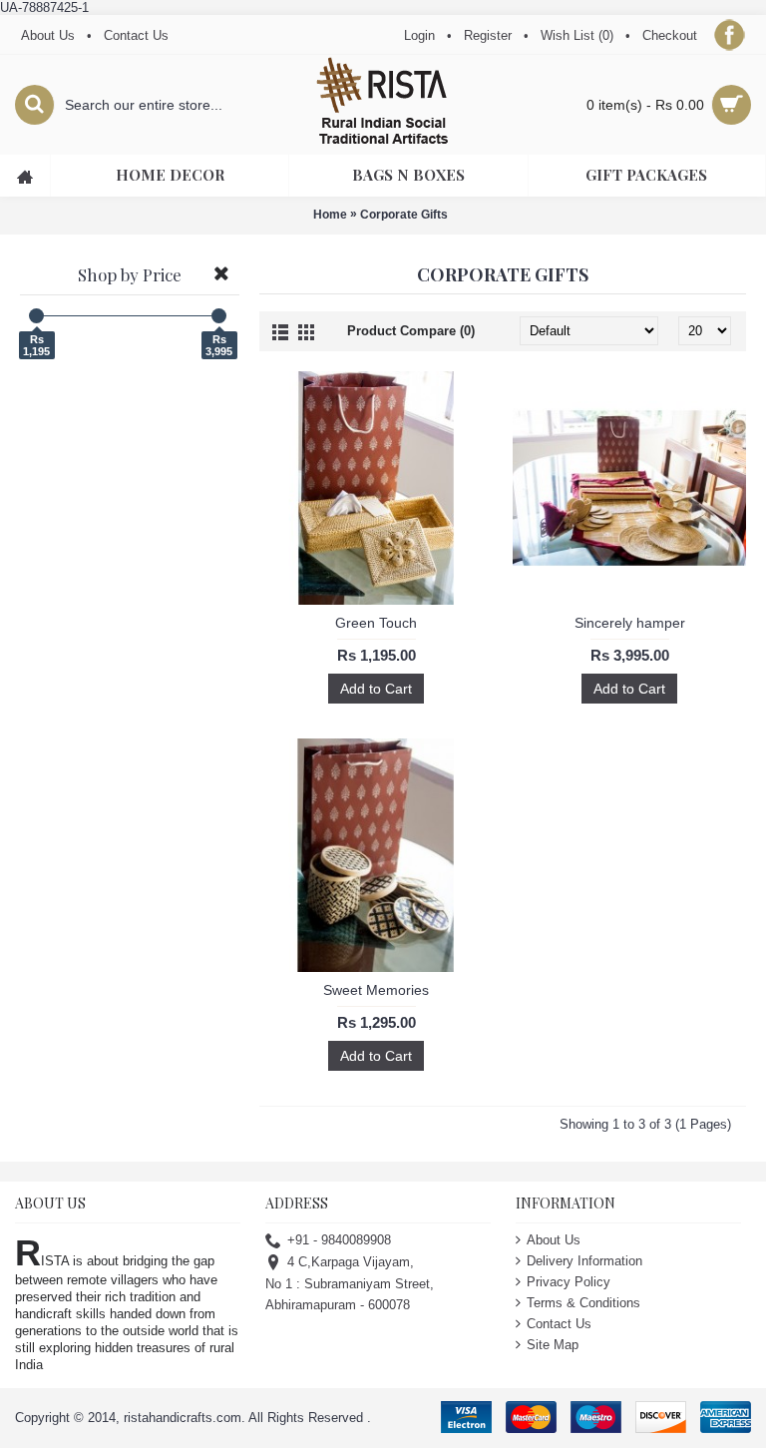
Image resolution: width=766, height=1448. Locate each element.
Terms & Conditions (583, 1302)
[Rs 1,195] (36, 315)
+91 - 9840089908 (339, 1239)
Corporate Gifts (404, 215)
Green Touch (376, 623)
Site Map (552, 1344)
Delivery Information (584, 1260)
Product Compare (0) (411, 330)
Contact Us (559, 1323)
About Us (553, 1239)
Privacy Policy (568, 1281)
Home (330, 215)
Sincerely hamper (629, 623)
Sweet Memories (376, 990)
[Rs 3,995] (218, 315)
